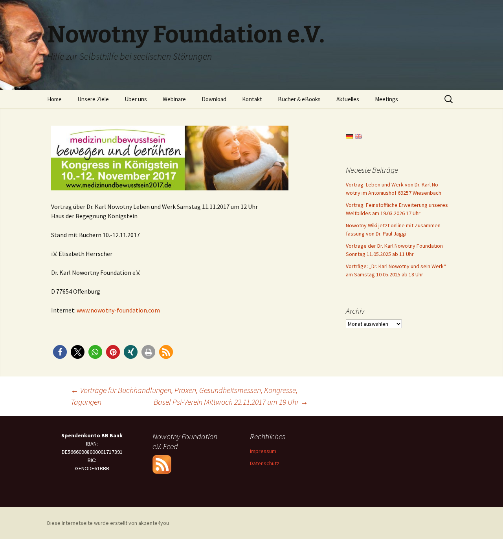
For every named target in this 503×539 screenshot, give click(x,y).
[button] (60, 352)
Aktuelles (347, 99)
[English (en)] (358, 135)
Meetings (386, 99)
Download (214, 99)
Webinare (174, 99)
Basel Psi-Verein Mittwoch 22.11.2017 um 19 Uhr (231, 402)
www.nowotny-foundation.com (118, 310)
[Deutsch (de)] (349, 135)
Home (54, 99)
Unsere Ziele (93, 99)
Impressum (263, 451)
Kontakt (252, 99)
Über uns (136, 99)
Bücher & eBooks (299, 99)
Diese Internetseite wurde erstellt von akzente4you (108, 522)
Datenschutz (264, 463)
